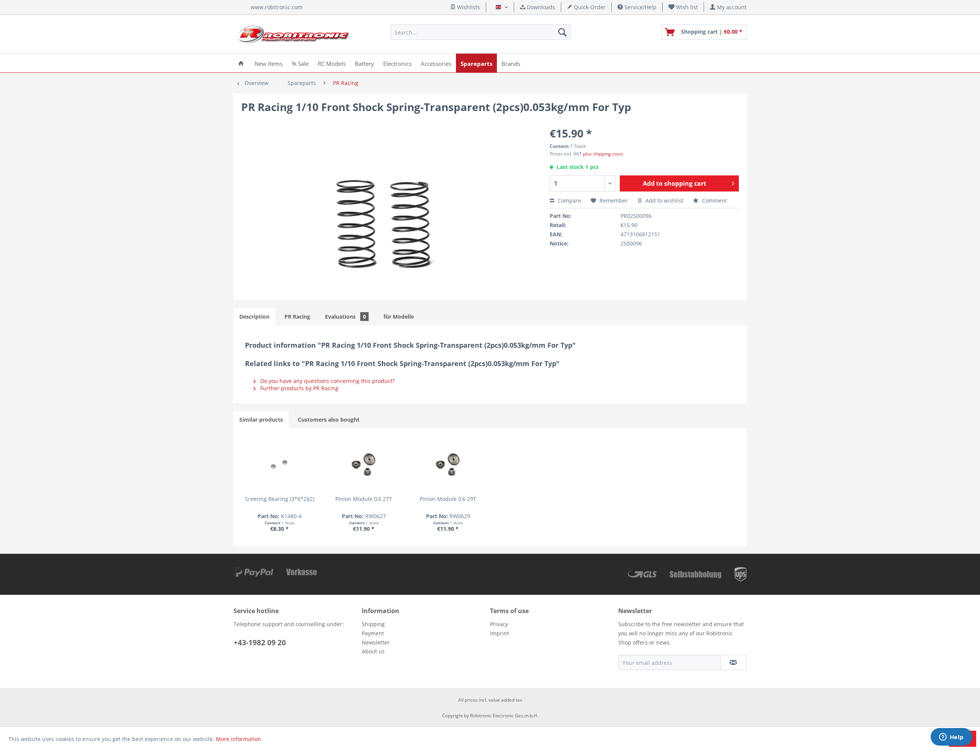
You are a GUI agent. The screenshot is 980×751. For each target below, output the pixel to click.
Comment (714, 200)
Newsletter (376, 642)
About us (373, 651)
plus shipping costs (603, 154)
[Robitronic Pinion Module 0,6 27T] (363, 464)
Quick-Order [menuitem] (589, 7)
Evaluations (345, 316)
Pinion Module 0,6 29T (448, 498)
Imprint (499, 633)
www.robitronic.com (276, 7)
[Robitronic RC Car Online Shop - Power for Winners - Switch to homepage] (293, 34)
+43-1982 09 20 (260, 643)
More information (238, 739)
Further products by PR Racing (298, 388)
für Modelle (399, 316)
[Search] (562, 32)
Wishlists (468, 7)
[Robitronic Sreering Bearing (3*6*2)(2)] (279, 464)
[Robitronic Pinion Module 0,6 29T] (448, 464)
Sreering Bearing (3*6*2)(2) (279, 498)
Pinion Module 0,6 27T (363, 498)
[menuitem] (683, 7)
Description (254, 316)
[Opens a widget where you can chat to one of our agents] (951, 737)
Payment (373, 633)
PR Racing (297, 316)
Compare (568, 200)
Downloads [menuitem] (540, 7)
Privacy (499, 624)
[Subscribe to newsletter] (733, 662)
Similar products (261, 419)
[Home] (241, 63)
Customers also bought (328, 419)
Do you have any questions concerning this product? (327, 380)
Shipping (373, 624)
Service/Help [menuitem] (640, 7)
